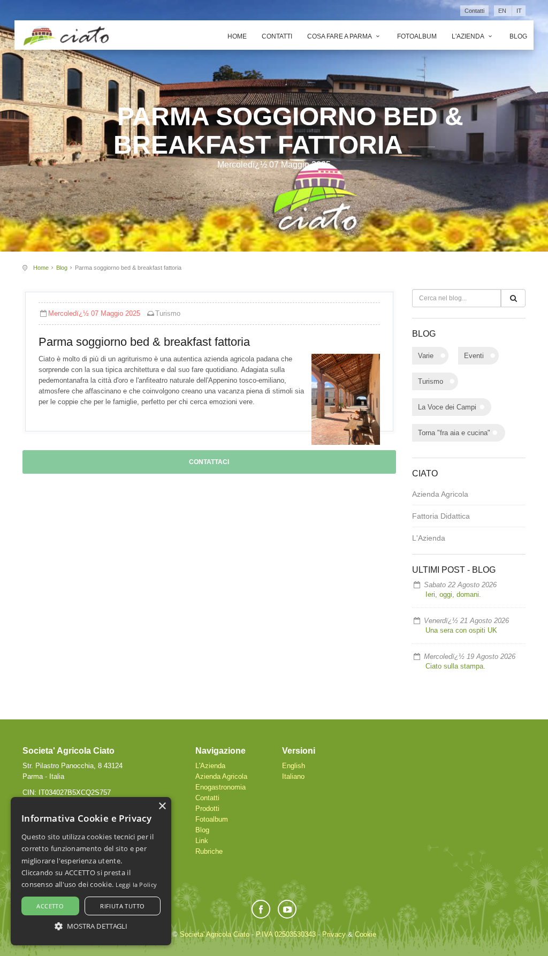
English (293, 766)
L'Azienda (468, 36)
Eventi (474, 356)
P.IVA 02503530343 (286, 934)
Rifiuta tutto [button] (122, 906)
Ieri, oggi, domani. (453, 594)
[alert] (91, 871)
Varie (425, 356)
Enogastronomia (220, 787)
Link (201, 841)
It (519, 10)
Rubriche (209, 851)
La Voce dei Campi (447, 407)
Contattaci (209, 462)
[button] (91, 926)
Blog (518, 36)
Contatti (474, 10)
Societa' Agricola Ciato (214, 934)
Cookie (365, 934)
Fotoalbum (417, 36)
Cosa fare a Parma (340, 36)
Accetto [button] (50, 906)
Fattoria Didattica (441, 516)
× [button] (162, 806)
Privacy (334, 934)
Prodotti (207, 809)
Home (237, 36)
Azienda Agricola (440, 494)
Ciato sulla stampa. (455, 666)
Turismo (167, 313)
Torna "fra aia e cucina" (454, 433)
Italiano (293, 776)
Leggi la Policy (136, 885)
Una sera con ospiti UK (461, 630)
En (502, 10)
